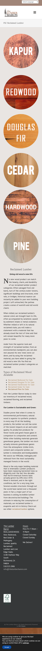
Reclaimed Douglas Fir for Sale (21, 382)
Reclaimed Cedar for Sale (19, 387)
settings (26, 643)
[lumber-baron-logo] (11, 9)
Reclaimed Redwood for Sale (20, 380)
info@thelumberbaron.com (15, 569)
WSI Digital (22, 626)
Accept (7, 647)
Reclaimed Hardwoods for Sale (21, 384)
